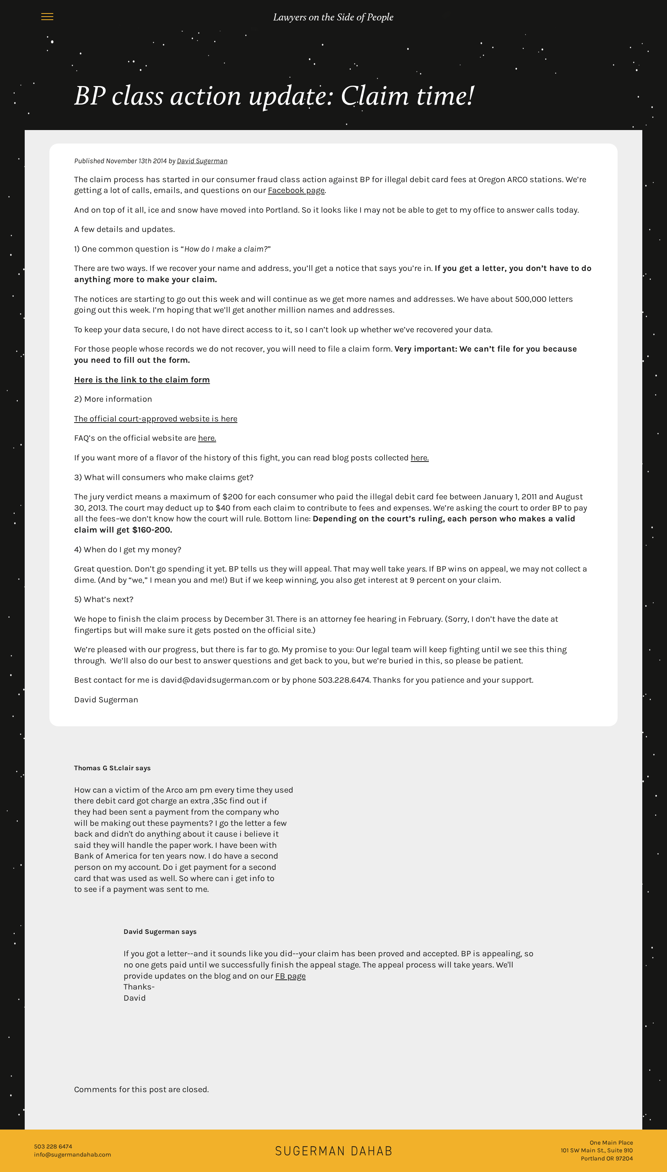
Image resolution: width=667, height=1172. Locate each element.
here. (207, 438)
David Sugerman (202, 160)
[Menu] (47, 17)
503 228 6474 (53, 1146)
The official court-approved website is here (155, 419)
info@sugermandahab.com (72, 1154)
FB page (290, 976)
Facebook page (296, 190)
